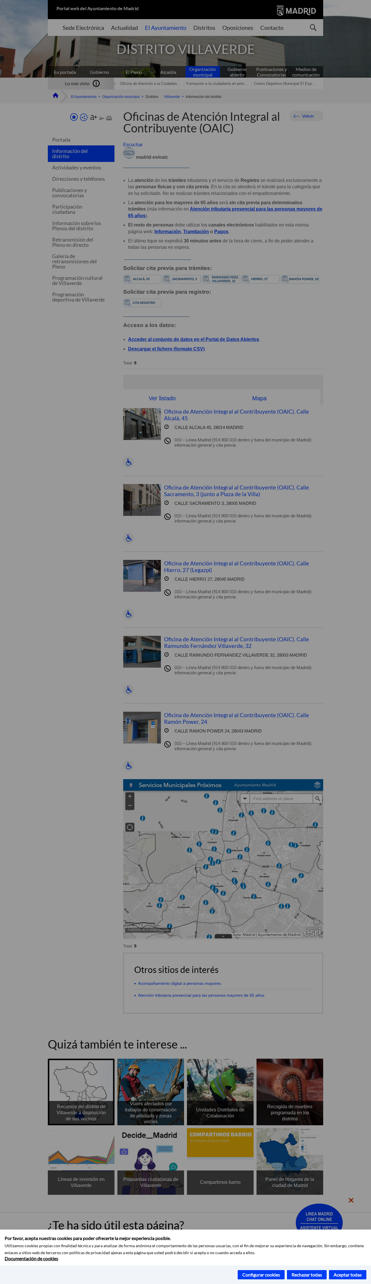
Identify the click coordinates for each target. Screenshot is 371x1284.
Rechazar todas (307, 1274)
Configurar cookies (261, 1274)
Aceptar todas (348, 1274)
